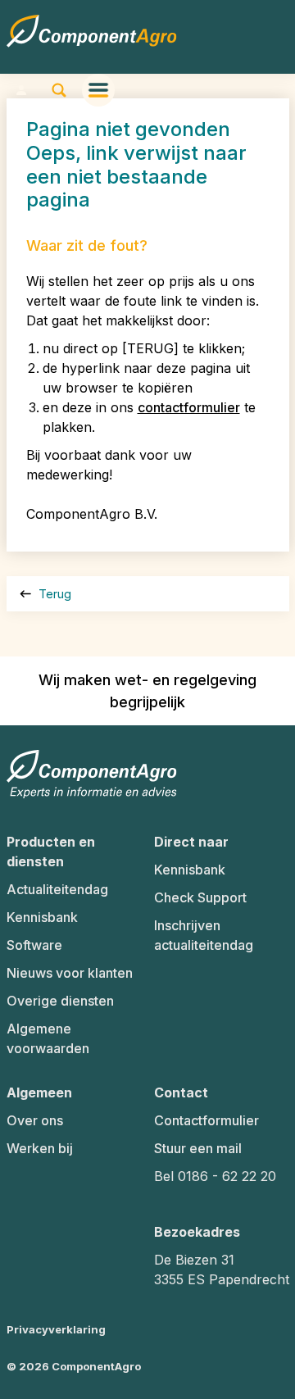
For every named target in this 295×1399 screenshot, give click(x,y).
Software (34, 945)
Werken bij (40, 1148)
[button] (21, 90)
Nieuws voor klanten (70, 973)
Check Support (200, 897)
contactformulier (189, 407)
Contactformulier (206, 1120)
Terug (53, 594)
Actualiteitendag (57, 889)
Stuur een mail (198, 1148)
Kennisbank (42, 917)
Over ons (35, 1120)
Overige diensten (60, 1000)
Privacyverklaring (56, 1329)
